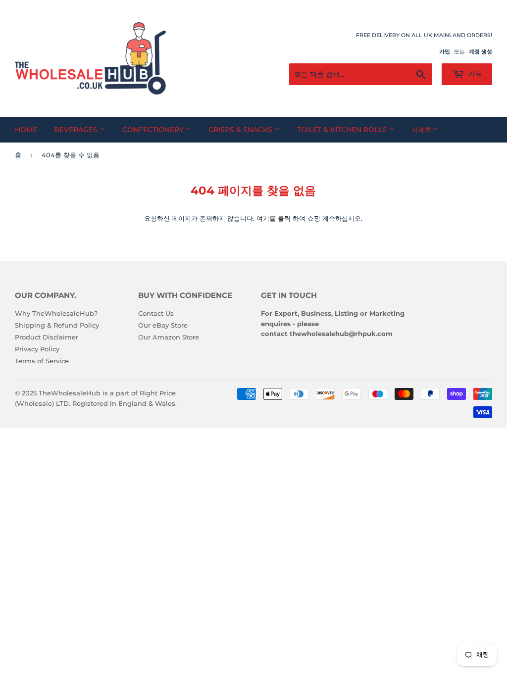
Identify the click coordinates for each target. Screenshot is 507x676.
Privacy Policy (37, 349)
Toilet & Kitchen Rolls (343, 129)
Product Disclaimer (46, 337)
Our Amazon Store (168, 337)
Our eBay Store (163, 325)
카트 (474, 73)
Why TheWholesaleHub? (56, 313)
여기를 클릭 (273, 218)
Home (26, 129)
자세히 (421, 129)
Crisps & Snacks (241, 129)
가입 (444, 51)
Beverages (77, 129)
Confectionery (154, 129)
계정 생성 (480, 51)
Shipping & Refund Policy (57, 325)
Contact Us (156, 313)
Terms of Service (42, 361)
